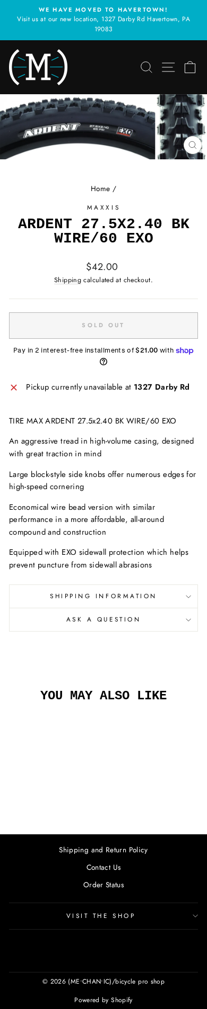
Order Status (103, 884)
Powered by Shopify (103, 1000)
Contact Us (104, 867)
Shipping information (103, 595)
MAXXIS (103, 207)
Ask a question (103, 619)
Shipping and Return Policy (103, 849)
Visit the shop (100, 915)
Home (100, 188)
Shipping (67, 280)
